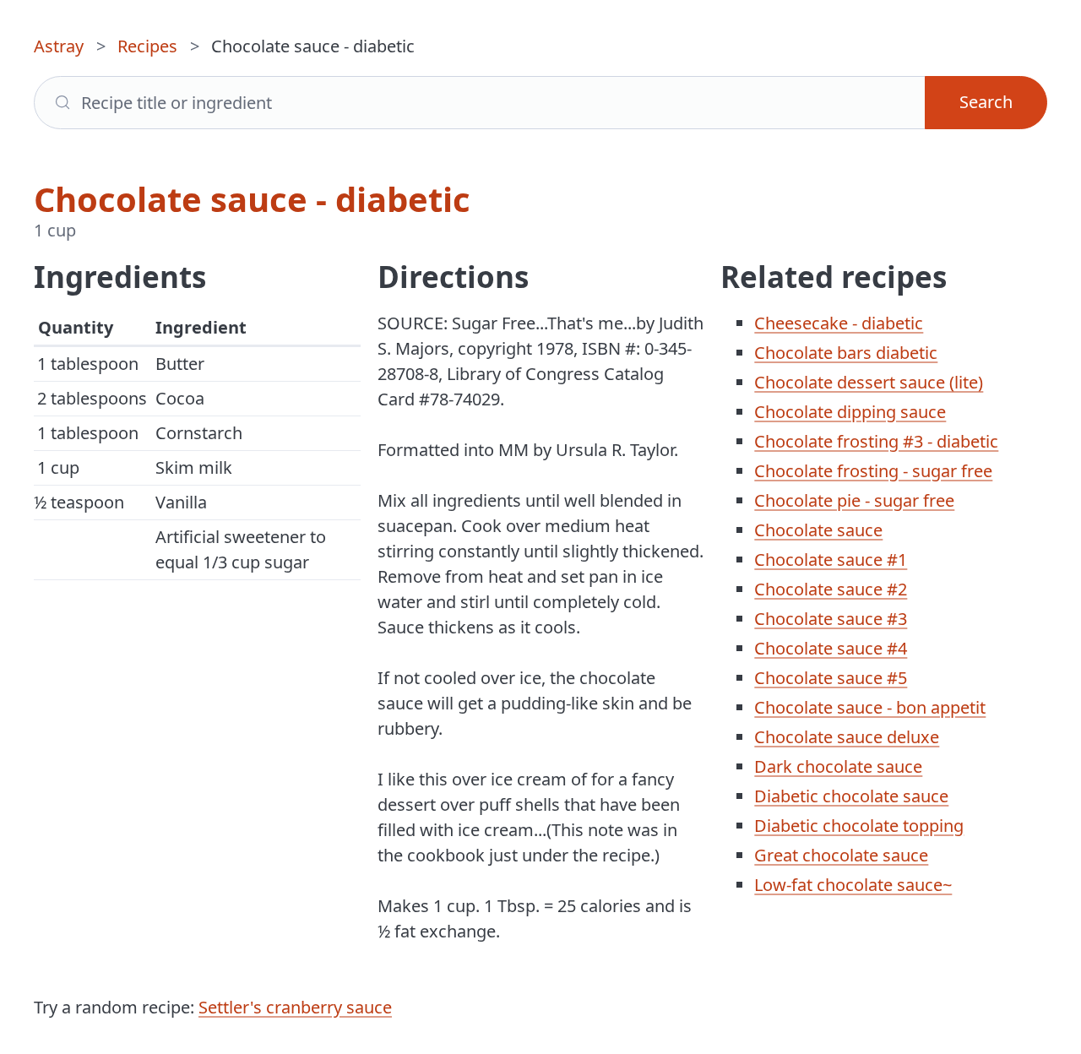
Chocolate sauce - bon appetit (870, 707)
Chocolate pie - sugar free (854, 500)
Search (986, 101)
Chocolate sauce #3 (830, 618)
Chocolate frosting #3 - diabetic (876, 441)
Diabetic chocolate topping (859, 825)
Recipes (147, 46)
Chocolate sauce (818, 530)
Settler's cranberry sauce (295, 1007)
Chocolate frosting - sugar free (873, 470)
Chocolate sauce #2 (830, 589)
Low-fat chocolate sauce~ (853, 884)
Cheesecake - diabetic (838, 323)
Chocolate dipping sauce (850, 411)
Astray (59, 46)
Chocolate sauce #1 (830, 559)
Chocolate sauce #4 (830, 648)
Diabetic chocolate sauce (851, 796)
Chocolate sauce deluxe (846, 736)
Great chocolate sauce (841, 855)
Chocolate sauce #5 (830, 677)
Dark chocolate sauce (838, 766)
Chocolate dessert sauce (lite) (868, 382)
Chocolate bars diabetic (845, 352)
